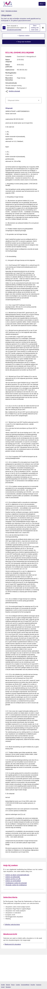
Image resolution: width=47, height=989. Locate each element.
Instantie (8, 56)
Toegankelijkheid (25, 984)
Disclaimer (8, 987)
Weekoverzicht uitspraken (12, 944)
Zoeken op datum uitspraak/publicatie (17, 875)
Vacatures (38, 984)
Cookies (18, 984)
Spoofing (32, 984)
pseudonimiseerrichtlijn (14, 30)
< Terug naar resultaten (23, 42)
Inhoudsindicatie (11, 83)
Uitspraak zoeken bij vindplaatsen (16, 885)
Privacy (13, 984)
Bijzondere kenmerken (9, 79)
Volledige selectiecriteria (12, 924)
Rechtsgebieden (10, 73)
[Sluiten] (43, 28)
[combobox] (23, 100)
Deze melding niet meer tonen (35, 28)
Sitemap (8, 984)
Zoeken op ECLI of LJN (12, 879)
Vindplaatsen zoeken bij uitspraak (16, 883)
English (3, 984)
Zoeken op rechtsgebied (13, 881)
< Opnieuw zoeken (23, 35)
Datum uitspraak (8, 60)
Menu (41, 4)
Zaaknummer (9, 70)
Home (2, 11)
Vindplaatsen (9, 88)
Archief (3, 987)
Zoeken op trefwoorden (12, 877)
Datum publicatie (8, 66)
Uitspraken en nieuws (11, 11)
